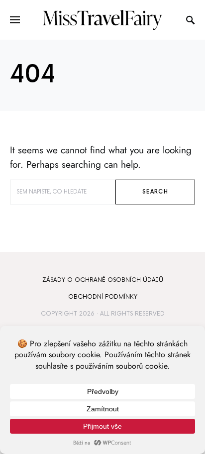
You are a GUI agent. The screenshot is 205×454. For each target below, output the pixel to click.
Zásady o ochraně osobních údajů (102, 280)
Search (155, 192)
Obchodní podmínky (102, 297)
